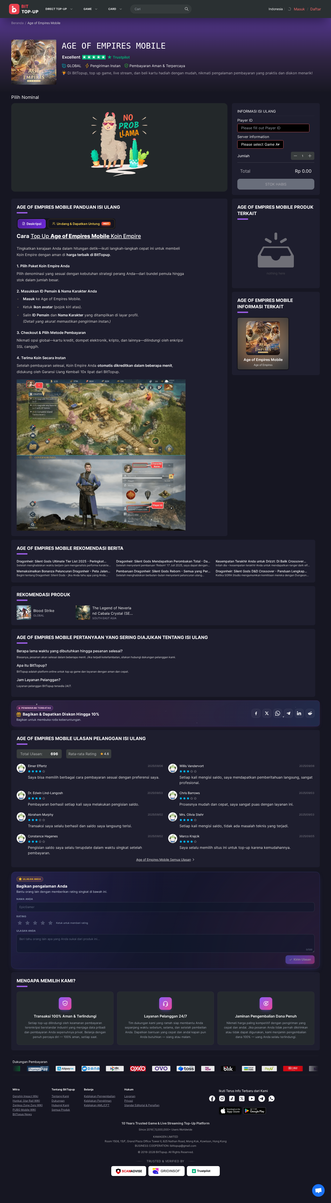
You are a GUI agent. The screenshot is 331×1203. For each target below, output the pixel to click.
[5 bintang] (50, 923)
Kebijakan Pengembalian (99, 1096)
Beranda (17, 23)
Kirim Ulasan (302, 959)
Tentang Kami (60, 1096)
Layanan (129, 1096)
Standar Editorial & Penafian (141, 1105)
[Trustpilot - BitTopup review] (203, 1171)
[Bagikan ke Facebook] (256, 713)
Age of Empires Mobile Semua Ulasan (163, 859)
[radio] (30, 771)
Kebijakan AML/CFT (96, 1105)
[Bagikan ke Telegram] (288, 713)
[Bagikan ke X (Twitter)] (266, 713)
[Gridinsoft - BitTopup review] (166, 1171)
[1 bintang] (19, 923)
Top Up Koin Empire (86, 236)
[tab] (32, 223)
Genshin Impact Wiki (25, 1096)
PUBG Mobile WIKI (24, 1109)
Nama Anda (24, 899)
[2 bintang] (27, 923)
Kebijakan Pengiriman (97, 1100)
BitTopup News (22, 1114)
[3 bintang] (35, 923)
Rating (21, 916)
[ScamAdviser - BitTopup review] (128, 1171)
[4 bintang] (42, 923)
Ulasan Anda (26, 930)
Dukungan (58, 1100)
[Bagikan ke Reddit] (310, 713)
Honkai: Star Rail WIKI (26, 1100)
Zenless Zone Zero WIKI (28, 1105)
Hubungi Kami (60, 1105)
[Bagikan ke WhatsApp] (277, 713)
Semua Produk (61, 1109)
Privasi (128, 1100)
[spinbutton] (302, 156)
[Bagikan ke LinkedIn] (299, 713)
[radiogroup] (36, 771)
